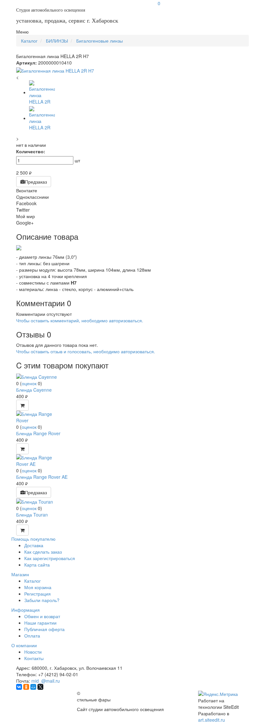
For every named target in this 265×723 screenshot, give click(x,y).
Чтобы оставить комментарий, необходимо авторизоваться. (79, 320)
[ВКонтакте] (19, 687)
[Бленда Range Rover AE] (40, 460)
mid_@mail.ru (45, 681)
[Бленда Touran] (34, 501)
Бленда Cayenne (34, 390)
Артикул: (26, 62)
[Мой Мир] (33, 687)
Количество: (30, 151)
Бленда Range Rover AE (42, 477)
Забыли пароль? (41, 600)
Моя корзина (37, 587)
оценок (29, 383)
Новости (33, 651)
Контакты (34, 658)
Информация (25, 610)
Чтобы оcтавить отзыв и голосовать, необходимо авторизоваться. (85, 351)
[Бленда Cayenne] (36, 376)
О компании (24, 645)
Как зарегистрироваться (49, 558)
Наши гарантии (40, 622)
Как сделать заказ (43, 551)
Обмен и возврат (42, 616)
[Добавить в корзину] (22, 405)
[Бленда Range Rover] (40, 416)
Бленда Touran (32, 514)
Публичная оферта (44, 629)
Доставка (33, 545)
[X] (40, 687)
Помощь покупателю (33, 539)
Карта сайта (37, 564)
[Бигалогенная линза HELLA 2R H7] (132, 70)
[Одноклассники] (26, 687)
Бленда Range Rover (38, 433)
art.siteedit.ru (211, 720)
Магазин (20, 574)
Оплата (32, 635)
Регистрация (37, 593)
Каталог (32, 580)
